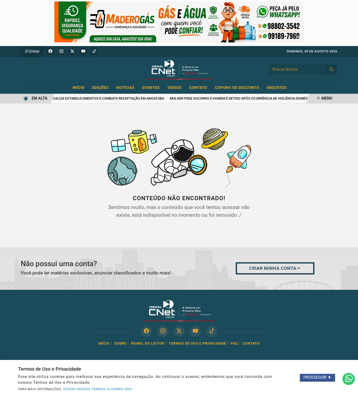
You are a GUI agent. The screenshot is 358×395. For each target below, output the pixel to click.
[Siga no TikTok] (94, 51)
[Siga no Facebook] (50, 51)
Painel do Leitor (147, 343)
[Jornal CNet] (179, 69)
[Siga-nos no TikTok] (211, 331)
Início (81, 87)
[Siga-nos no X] (179, 331)
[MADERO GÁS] (179, 21)
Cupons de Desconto (239, 87)
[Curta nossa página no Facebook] (146, 331)
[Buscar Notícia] (331, 69)
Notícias (127, 87)
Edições (102, 87)
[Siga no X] (72, 51)
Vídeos (177, 87)
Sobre (120, 343)
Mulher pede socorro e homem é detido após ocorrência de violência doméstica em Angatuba (251, 98)
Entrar (34, 51)
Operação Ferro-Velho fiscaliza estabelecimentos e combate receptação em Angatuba (81, 98)
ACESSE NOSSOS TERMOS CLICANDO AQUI (97, 389)
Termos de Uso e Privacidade (197, 343)
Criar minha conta (272, 268)
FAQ (234, 343)
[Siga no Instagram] (61, 51)
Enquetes (277, 87)
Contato (200, 87)
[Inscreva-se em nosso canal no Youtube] (195, 331)
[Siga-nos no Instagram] (162, 331)
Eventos (153, 87)
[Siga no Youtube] (83, 51)
